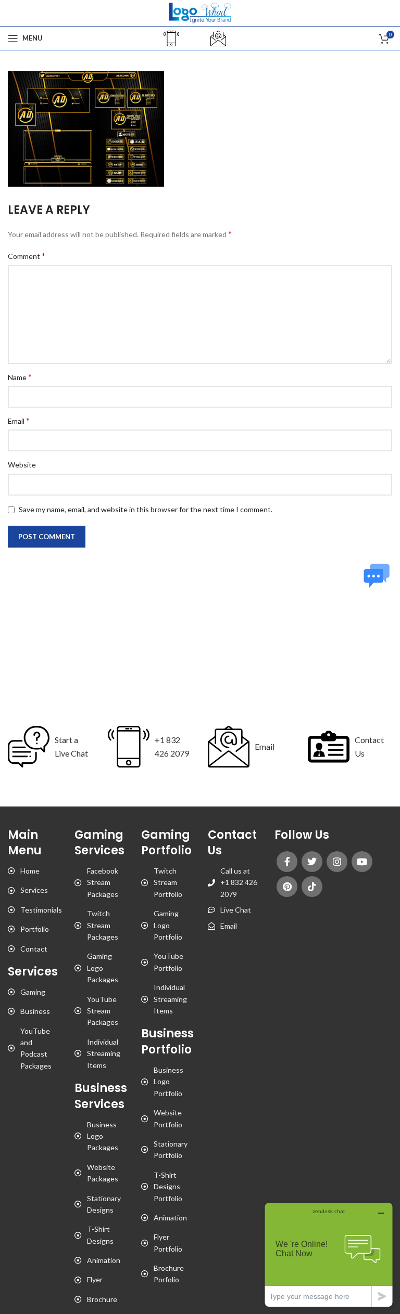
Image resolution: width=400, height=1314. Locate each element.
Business (35, 1011)
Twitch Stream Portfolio (168, 882)
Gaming (32, 991)
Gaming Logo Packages (102, 968)
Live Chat (235, 909)
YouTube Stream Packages (102, 1011)
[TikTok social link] (312, 886)
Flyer (95, 1279)
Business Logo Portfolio (168, 1081)
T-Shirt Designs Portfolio (168, 1186)
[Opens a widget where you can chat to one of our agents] (328, 1254)
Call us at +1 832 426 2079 (238, 882)
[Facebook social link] (287, 861)
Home (30, 870)
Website (22, 464)
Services (34, 890)
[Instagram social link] (337, 861)
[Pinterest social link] (287, 886)
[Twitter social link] (312, 861)
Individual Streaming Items (103, 1053)
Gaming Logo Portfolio (168, 925)
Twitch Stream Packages (102, 925)
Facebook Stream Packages (102, 882)
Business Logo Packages (102, 1136)
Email (19, 420)
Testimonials (41, 909)
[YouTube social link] (362, 861)
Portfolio (34, 929)
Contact (33, 948)
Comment (26, 256)
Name (20, 377)
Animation (103, 1260)
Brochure (102, 1299)
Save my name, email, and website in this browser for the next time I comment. (145, 509)
